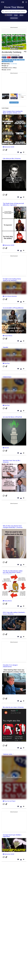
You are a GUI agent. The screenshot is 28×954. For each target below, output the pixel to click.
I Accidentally (13, 63)
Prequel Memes (8, 335)
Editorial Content (14, 18)
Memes (21, 15)
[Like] (21, 152)
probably (22, 59)
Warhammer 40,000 (9, 147)
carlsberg (4, 61)
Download (15, 57)
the (11, 59)
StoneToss (7, 363)
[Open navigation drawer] (26, 2)
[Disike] (18, 152)
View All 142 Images (14, 102)
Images (15, 15)
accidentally (6, 59)
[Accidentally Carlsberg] (14, 42)
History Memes (8, 600)
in (15, 59)
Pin (9, 57)
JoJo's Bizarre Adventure (10, 296)
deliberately (10, 61)
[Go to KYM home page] (2, 2)
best (18, 59)
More (21, 57)
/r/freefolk (6, 447)
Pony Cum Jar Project (9, 801)
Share (4, 57)
